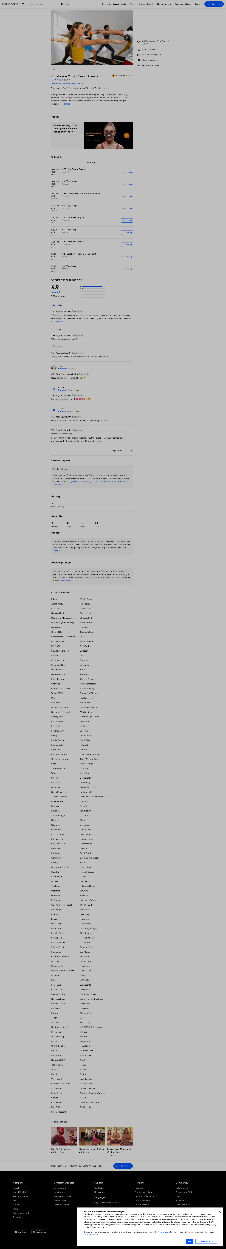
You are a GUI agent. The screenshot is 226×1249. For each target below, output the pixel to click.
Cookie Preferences (206, 1241)
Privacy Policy (92, 1234)
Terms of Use (163, 1232)
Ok (189, 1241)
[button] (220, 1212)
